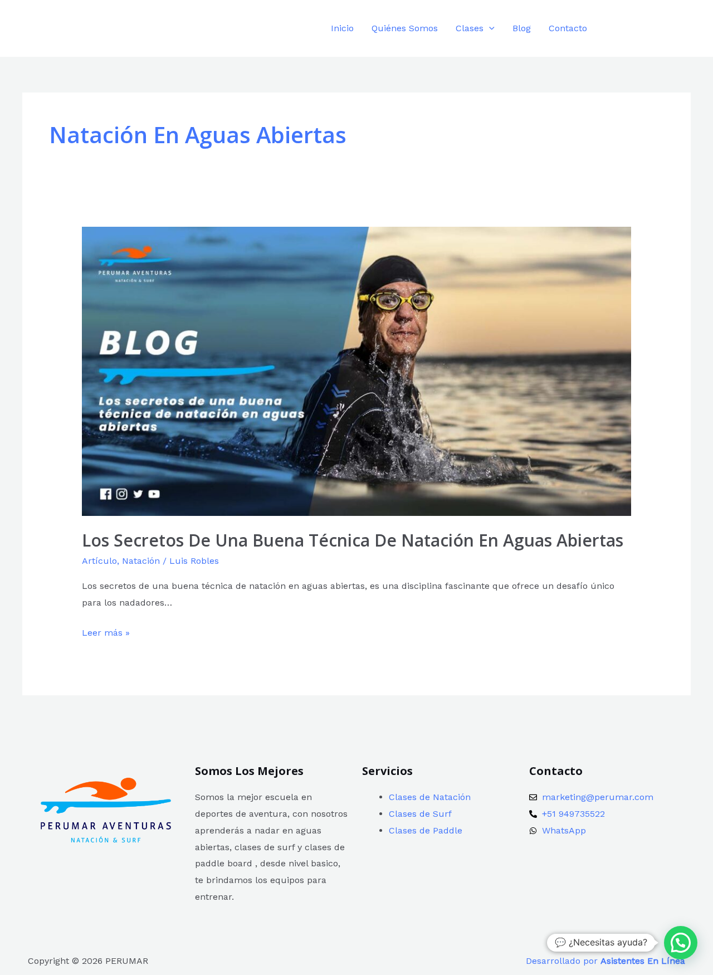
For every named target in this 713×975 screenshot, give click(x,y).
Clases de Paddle (425, 830)
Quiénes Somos (405, 28)
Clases (470, 28)
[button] (489, 28)
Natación (141, 560)
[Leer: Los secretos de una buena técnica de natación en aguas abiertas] (357, 370)
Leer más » (106, 631)
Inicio (342, 28)
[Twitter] (686, 29)
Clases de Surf (420, 813)
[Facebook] (611, 29)
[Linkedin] (661, 29)
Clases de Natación (430, 797)
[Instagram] (636, 29)
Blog (521, 28)
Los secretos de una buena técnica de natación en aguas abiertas (352, 540)
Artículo (99, 560)
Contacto (568, 28)
